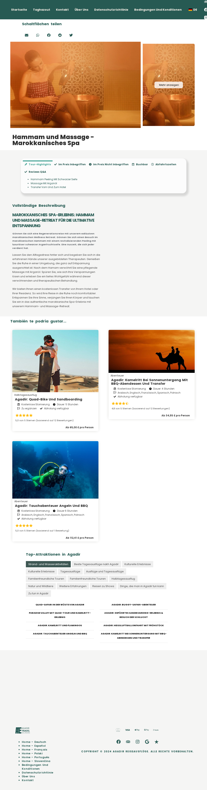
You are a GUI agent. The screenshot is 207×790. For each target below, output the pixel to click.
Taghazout (41, 10)
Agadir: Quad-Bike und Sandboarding (48, 399)
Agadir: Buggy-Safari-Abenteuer (134, 604)
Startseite (19, 10)
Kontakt (62, 10)
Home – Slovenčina (36, 761)
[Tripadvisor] (128, 742)
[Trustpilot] (156, 742)
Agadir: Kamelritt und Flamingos (60, 625)
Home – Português (35, 757)
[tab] (38, 164)
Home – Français (34, 750)
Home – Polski (32, 753)
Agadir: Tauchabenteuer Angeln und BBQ (51, 505)
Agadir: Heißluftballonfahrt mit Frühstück (134, 625)
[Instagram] (137, 742)
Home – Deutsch (34, 742)
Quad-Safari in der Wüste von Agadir (60, 604)
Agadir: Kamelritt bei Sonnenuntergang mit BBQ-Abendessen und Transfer (149, 382)
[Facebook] (118, 742)
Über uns (81, 10)
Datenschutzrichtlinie (111, 10)
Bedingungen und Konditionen (158, 10)
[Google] (147, 742)
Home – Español (34, 746)
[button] (26, 35)
